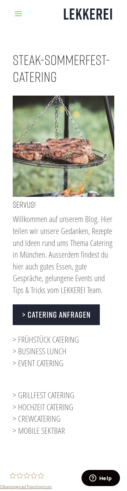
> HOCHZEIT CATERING (43, 407)
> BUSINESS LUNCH (39, 351)
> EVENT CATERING (38, 363)
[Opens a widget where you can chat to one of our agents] (100, 478)
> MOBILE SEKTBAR (39, 430)
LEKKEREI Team (81, 290)
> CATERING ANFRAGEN (56, 314)
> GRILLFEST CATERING (43, 395)
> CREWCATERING (37, 418)
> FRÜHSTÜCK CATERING (46, 339)
